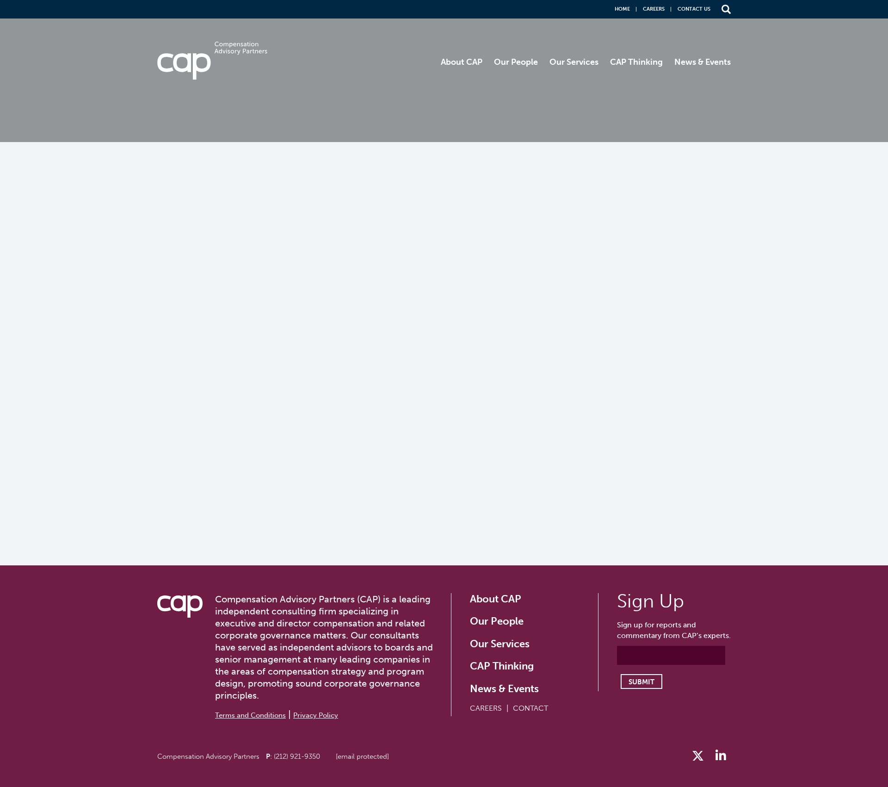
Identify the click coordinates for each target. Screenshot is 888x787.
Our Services (573, 62)
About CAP (461, 62)
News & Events (702, 62)
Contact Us (694, 9)
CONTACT (530, 708)
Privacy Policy (315, 715)
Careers (654, 9)
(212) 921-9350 (297, 756)
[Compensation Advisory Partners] (180, 606)
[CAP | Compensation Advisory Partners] (212, 61)
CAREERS (486, 708)
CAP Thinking (636, 62)
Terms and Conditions (250, 715)
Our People (516, 62)
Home (622, 9)
